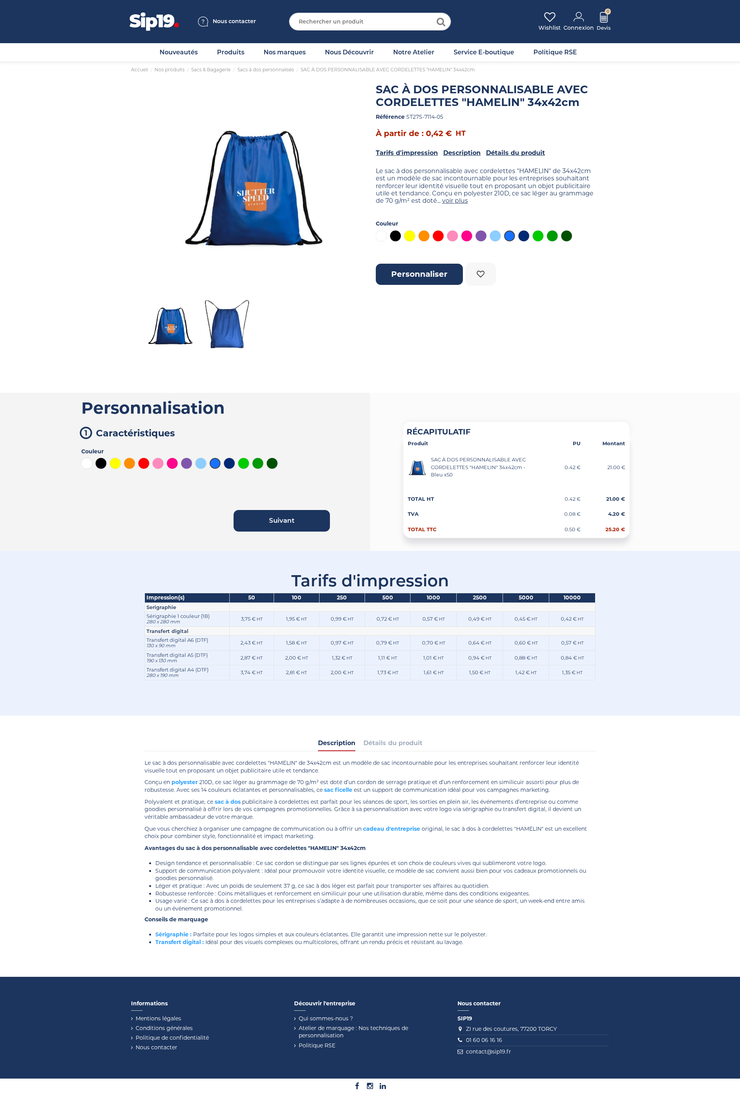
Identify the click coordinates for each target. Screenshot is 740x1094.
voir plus (455, 200)
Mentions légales (158, 1018)
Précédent (156, 183)
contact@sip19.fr (488, 1051)
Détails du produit (515, 153)
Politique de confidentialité (172, 1037)
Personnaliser (419, 274)
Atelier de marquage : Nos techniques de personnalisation (353, 1032)
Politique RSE (317, 1045)
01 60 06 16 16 (484, 1040)
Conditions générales (164, 1028)
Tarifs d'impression (407, 153)
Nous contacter (156, 1047)
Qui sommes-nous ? (326, 1018)
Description (462, 153)
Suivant (352, 183)
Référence (390, 116)
